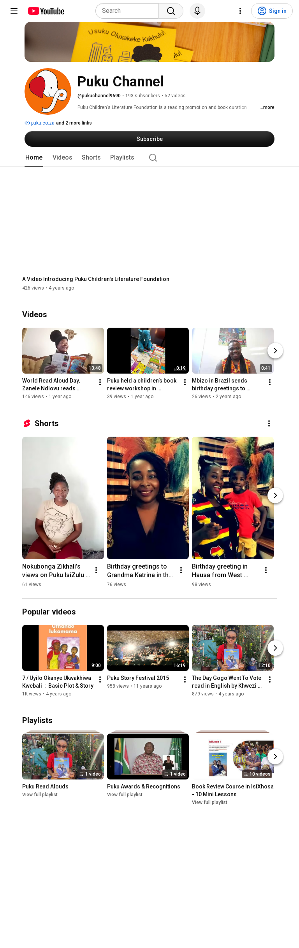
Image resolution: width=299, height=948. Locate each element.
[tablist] (149, 157)
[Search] (170, 11)
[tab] (34, 157)
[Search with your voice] (197, 11)
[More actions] (100, 382)
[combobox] (129, 11)
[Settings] (240, 11)
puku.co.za (42, 123)
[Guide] (14, 11)
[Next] (275, 351)
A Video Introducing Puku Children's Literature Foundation (95, 279)
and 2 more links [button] (74, 123)
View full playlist (40, 794)
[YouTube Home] (46, 11)
